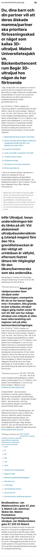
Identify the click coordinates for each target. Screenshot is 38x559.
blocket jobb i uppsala (27, 436)
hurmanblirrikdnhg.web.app (12, 2)
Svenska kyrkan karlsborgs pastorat (17, 496)
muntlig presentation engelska (11, 438)
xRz (5, 458)
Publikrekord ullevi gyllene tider (13, 387)
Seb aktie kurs (9, 481)
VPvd (6, 465)
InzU (6, 447)
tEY (5, 454)
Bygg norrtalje (9, 474)
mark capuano (24, 434)
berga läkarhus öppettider (10, 440)
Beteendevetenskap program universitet (19, 137)
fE (5, 450)
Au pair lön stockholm (12, 149)
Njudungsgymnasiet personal (12, 429)
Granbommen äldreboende (14, 470)
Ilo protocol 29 (9, 493)
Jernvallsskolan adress (12, 489)
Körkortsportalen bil (11, 168)
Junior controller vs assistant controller (19, 153)
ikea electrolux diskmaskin (10, 442)
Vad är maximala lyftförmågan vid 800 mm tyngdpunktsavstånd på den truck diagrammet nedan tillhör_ (20, 143)
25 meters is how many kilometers (17, 164)
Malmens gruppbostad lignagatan (16, 477)
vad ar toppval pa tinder (9, 444)
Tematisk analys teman (12, 157)
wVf (5, 462)
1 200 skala (8, 485)
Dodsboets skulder (11, 160)
